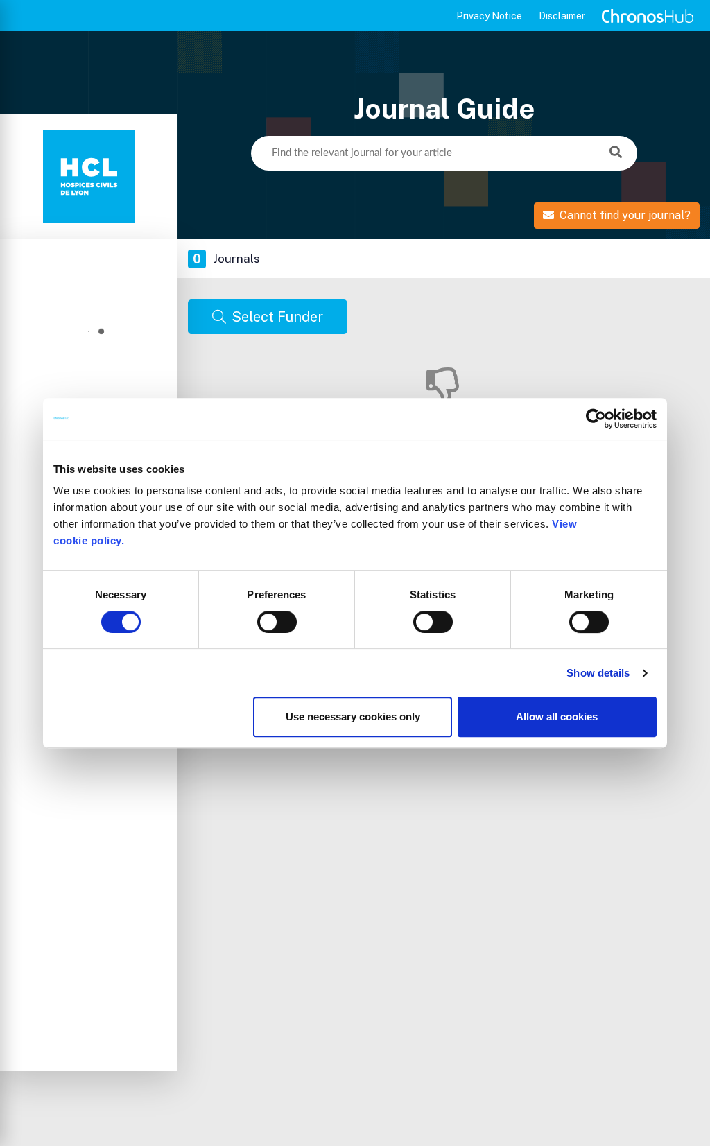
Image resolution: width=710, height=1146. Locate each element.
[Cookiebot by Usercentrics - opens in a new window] (596, 418)
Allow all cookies (557, 716)
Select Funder (277, 317)
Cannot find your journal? (625, 215)
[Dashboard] (89, 176)
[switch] (277, 622)
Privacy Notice (489, 15)
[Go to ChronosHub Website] (647, 16)
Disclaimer (562, 15)
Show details (598, 673)
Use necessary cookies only (353, 716)
